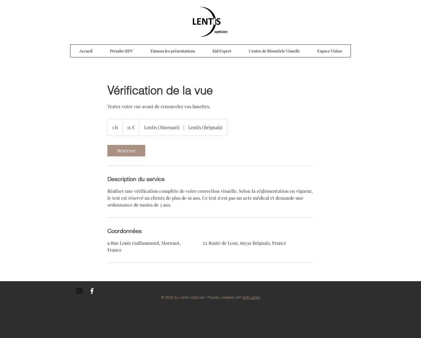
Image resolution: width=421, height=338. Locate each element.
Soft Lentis (251, 297)
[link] (126, 150)
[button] (173, 51)
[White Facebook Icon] (92, 291)
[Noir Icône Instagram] (79, 291)
